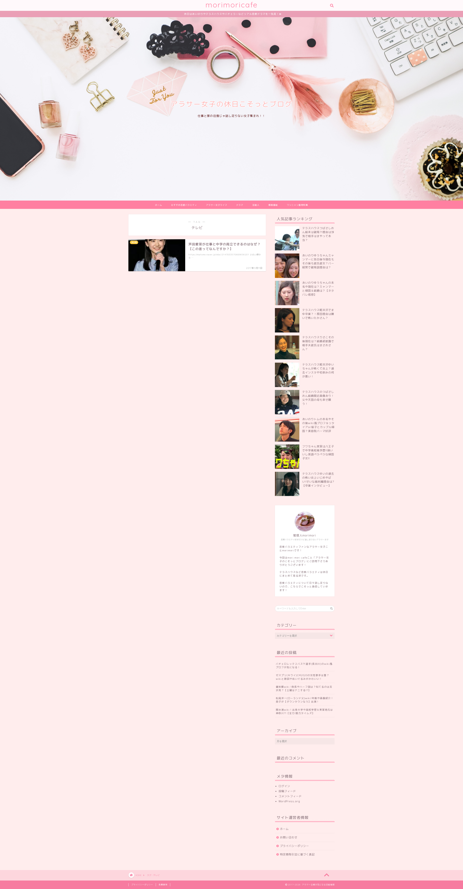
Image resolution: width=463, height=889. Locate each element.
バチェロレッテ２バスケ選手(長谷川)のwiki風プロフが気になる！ (304, 665)
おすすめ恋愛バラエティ (184, 205)
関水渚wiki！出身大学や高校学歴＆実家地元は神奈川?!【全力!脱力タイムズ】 (304, 711)
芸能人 (255, 205)
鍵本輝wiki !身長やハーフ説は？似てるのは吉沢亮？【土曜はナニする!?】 (304, 688)
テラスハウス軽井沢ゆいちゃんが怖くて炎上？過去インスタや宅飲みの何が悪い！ (318, 370)
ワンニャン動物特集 (297, 205)
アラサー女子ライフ (216, 205)
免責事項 (163, 884)
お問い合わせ (288, 837)
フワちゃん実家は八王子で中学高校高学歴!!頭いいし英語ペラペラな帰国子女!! (318, 452)
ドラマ (239, 205)
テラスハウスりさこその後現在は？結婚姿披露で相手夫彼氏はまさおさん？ (318, 343)
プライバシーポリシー (294, 846)
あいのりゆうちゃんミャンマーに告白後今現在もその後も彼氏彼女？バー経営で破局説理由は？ (318, 261)
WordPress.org (289, 801)
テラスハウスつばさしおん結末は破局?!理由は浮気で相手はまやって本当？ (318, 234)
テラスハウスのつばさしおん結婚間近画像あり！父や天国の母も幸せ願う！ (318, 398)
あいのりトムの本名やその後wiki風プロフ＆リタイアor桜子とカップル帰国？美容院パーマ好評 (318, 425)
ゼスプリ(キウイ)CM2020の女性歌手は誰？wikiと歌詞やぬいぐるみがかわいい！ (302, 676)
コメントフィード (290, 796)
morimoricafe (231, 4)
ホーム (158, 205)
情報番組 (273, 205)
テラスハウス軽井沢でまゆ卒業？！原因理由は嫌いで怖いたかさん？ (318, 314)
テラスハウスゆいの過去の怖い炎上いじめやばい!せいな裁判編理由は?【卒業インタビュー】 (318, 480)
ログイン (284, 786)
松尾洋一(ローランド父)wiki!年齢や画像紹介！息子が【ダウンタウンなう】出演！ (305, 699)
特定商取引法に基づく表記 (297, 854)
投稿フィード (287, 791)
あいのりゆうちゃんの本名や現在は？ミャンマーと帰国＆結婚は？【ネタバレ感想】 (318, 289)
